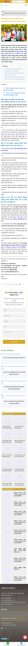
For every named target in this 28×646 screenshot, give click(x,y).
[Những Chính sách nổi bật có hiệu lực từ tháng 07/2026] (7, 504)
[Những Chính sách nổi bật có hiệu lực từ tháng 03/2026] (7, 542)
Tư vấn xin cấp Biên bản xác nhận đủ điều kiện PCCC (14, 373)
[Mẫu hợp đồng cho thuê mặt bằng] (20, 434)
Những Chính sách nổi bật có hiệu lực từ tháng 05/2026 (20, 522)
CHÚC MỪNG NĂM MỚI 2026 (20, 568)
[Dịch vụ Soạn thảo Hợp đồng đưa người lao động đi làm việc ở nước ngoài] (7, 448)
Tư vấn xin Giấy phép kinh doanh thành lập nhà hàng (14, 388)
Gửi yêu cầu (14, 341)
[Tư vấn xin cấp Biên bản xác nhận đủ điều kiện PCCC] (14, 368)
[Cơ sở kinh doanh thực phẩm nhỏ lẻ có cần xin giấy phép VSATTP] (7, 477)
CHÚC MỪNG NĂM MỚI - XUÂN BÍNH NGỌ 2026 (20, 550)
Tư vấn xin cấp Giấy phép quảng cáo (14, 357)
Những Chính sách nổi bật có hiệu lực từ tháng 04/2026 (20, 531)
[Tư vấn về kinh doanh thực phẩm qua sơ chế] (7, 420)
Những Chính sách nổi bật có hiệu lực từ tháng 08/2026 (20, 494)
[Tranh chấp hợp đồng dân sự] (20, 420)
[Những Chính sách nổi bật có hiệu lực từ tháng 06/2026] (7, 514)
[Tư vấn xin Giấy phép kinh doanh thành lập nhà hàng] (14, 382)
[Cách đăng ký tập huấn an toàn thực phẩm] (20, 462)
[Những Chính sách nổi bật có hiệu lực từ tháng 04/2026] (7, 532)
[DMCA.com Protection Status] (6, 638)
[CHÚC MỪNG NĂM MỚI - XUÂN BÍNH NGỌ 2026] (7, 551)
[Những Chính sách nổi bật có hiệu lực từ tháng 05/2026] (7, 523)
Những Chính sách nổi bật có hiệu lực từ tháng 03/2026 (20, 541)
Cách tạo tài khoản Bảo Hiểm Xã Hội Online (7, 471)
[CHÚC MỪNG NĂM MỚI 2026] (7, 570)
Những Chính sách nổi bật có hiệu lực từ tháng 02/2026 (20, 560)
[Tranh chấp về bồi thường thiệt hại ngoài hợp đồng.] (7, 434)
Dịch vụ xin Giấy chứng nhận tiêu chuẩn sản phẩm (14, 402)
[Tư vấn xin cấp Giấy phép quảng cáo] (14, 354)
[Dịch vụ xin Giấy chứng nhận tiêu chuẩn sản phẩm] (14, 397)
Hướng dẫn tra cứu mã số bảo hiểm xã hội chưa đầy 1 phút (20, 456)
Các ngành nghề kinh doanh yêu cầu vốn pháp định (20, 485)
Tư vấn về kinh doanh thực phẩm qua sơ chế (7, 428)
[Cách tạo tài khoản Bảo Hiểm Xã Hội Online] (7, 462)
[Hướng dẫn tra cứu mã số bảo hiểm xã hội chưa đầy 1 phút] (20, 448)
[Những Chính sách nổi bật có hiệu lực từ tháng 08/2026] (7, 495)
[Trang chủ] (14, 5)
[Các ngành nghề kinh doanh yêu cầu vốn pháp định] (20, 477)
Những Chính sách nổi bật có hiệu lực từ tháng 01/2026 (20, 578)
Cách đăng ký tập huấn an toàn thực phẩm (20, 471)
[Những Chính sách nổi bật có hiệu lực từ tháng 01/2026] (7, 579)
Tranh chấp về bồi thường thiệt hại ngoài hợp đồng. (7, 442)
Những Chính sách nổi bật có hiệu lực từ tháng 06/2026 (20, 513)
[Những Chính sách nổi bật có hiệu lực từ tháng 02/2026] (7, 560)
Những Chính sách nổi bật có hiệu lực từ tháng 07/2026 (20, 503)
